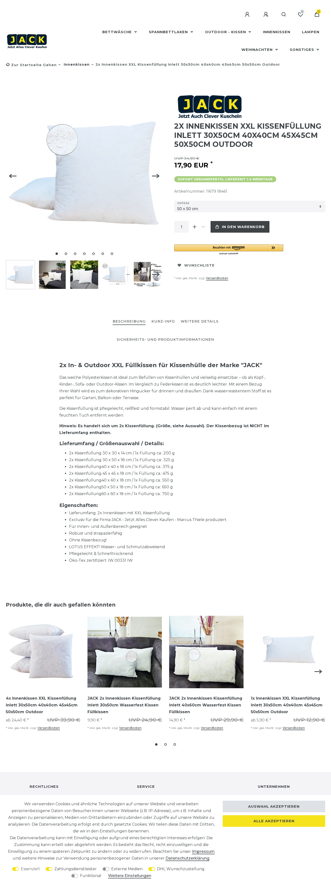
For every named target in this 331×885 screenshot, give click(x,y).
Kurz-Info (163, 321)
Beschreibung (129, 321)
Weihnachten (257, 49)
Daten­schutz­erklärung (187, 858)
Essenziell (30, 869)
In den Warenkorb (243, 227)
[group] (43, 652)
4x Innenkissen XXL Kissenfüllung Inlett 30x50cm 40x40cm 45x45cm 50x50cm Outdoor (42, 705)
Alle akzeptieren (273, 821)
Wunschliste (199, 265)
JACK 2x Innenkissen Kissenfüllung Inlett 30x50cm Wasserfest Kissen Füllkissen (124, 705)
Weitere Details (200, 321)
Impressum (203, 851)
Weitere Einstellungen (129, 875)
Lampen (310, 32)
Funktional (90, 875)
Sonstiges (302, 49)
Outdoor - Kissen (226, 32)
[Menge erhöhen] (194, 227)
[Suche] (284, 14)
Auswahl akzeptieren (273, 806)
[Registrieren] (267, 14)
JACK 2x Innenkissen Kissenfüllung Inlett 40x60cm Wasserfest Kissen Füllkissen (205, 705)
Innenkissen (276, 32)
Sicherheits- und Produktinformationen (165, 339)
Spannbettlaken (169, 32)
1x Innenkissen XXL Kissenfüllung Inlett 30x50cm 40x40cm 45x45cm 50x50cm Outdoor (287, 705)
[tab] (129, 322)
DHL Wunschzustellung (181, 869)
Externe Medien (126, 869)
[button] (228, 249)
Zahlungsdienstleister (75, 869)
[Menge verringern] (203, 227)
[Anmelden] (248, 14)
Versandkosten (217, 278)
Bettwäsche (117, 32)
